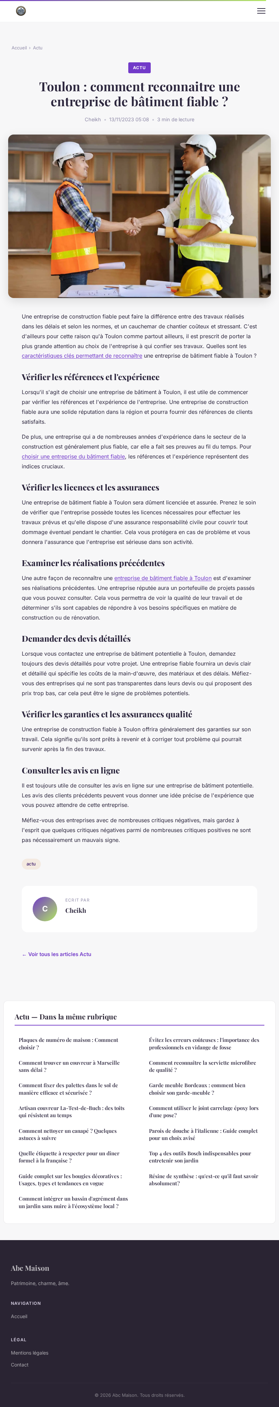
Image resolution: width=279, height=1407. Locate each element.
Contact (20, 1364)
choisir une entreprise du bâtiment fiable (73, 456)
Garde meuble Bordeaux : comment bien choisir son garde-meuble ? (197, 1089)
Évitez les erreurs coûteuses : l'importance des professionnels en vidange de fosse (204, 1043)
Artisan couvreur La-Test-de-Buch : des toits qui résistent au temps (72, 1112)
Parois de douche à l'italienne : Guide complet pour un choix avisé (203, 1134)
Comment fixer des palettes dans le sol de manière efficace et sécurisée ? (68, 1089)
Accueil (19, 47)
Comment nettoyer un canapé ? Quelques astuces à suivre (68, 1134)
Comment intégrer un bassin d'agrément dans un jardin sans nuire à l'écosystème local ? (73, 1202)
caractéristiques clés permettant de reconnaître (82, 355)
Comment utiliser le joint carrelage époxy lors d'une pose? (204, 1112)
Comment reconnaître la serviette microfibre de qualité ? (202, 1066)
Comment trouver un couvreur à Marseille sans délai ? (69, 1066)
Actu (38, 47)
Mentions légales (29, 1353)
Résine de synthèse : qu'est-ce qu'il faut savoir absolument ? (203, 1180)
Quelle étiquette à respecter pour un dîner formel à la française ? (69, 1157)
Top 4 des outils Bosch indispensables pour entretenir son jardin (200, 1157)
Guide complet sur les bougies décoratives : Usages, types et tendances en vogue (70, 1180)
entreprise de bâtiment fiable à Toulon (163, 578)
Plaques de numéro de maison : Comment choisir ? (68, 1043)
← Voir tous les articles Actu (56, 954)
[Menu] (261, 10)
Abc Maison (30, 1267)
